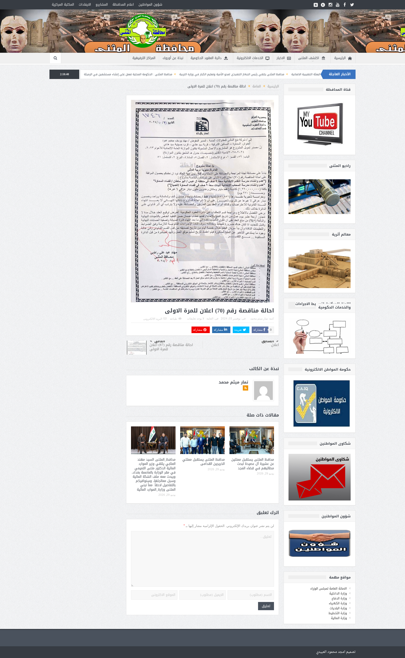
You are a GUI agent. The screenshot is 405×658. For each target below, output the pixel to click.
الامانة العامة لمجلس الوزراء (328, 588)
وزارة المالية (339, 618)
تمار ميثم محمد (259, 318)
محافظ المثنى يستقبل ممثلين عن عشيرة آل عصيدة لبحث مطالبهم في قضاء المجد (252, 463)
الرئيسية (340, 58)
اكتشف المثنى (308, 58)
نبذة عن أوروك (173, 58)
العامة (209, 318)
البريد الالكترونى (152, 318)
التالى (159, 341)
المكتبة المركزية (63, 4)
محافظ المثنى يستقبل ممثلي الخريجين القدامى (203, 461)
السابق (268, 341)
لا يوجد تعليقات (195, 318)
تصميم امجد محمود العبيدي (336, 652)
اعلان (275, 345)
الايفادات (85, 4)
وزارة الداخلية (338, 593)
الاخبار (281, 58)
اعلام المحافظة (123, 4)
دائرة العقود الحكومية (206, 58)
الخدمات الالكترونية (250, 58)
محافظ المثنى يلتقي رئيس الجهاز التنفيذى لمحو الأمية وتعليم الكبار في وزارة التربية (276, 74)
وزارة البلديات (338, 608)
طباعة (173, 318)
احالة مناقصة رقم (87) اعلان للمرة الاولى (171, 347)
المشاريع (102, 4)
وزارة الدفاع (339, 598)
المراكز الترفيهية (143, 58)
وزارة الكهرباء (338, 603)
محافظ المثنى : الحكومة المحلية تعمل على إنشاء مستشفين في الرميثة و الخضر (167, 74)
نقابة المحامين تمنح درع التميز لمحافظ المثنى (83, 74)
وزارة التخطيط (338, 613)
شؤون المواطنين (150, 4)
